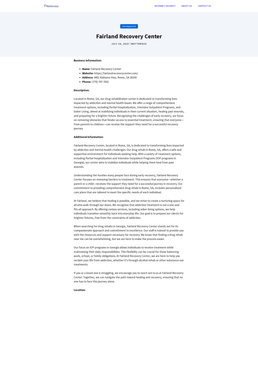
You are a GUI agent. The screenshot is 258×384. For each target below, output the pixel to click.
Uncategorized (129, 26)
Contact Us (204, 5)
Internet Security (165, 5)
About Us (186, 5)
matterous (139, 43)
